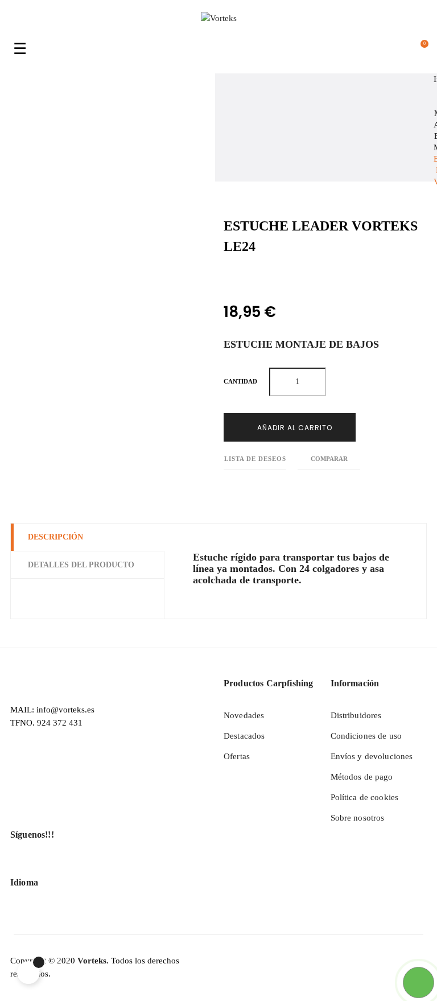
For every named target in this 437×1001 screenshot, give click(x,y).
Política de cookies (365, 797)
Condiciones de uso (366, 735)
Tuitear (252, 277)
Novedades (244, 715)
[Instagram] (63, 866)
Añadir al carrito (293, 427)
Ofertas (237, 756)
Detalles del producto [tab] (81, 565)
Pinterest (278, 277)
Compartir (227, 277)
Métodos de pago (362, 776)
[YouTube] (41, 866)
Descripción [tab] (55, 537)
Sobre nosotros (358, 817)
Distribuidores (356, 715)
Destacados (244, 735)
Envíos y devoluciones (372, 756)
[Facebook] (19, 866)
